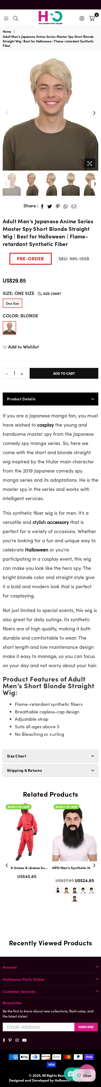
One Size (12, 303)
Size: (32, 293)
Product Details (21, 398)
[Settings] (82, 18)
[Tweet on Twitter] (49, 205)
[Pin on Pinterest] (58, 205)
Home (7, 31)
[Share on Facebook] (42, 205)
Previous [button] (7, 113)
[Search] (15, 18)
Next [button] (94, 113)
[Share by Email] (74, 205)
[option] (50, 113)
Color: (20, 316)
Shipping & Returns (24, 770)
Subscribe (86, 1027)
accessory (58, 521)
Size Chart (51, 293)
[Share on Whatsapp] (66, 205)
